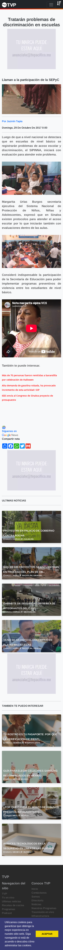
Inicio (35, 888)
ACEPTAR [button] (47, 934)
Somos (36, 896)
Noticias (36, 904)
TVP (4, 893)
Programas (8, 909)
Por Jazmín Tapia (12, 121)
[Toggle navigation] (51, 4)
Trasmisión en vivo (43, 912)
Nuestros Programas (44, 908)
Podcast (7, 913)
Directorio (37, 900)
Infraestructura (40, 916)
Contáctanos (39, 892)
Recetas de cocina (13, 905)
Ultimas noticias (11, 901)
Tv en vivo (8, 897)
